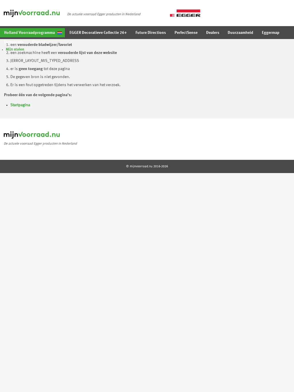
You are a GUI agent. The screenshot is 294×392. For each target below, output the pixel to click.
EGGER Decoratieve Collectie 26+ (98, 33)
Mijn (15, 49)
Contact (39, 42)
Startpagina (20, 105)
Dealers (212, 33)
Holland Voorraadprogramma (29, 33)
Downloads (14, 42)
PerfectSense (186, 33)
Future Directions (151, 33)
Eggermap (270, 33)
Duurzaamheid (240, 33)
